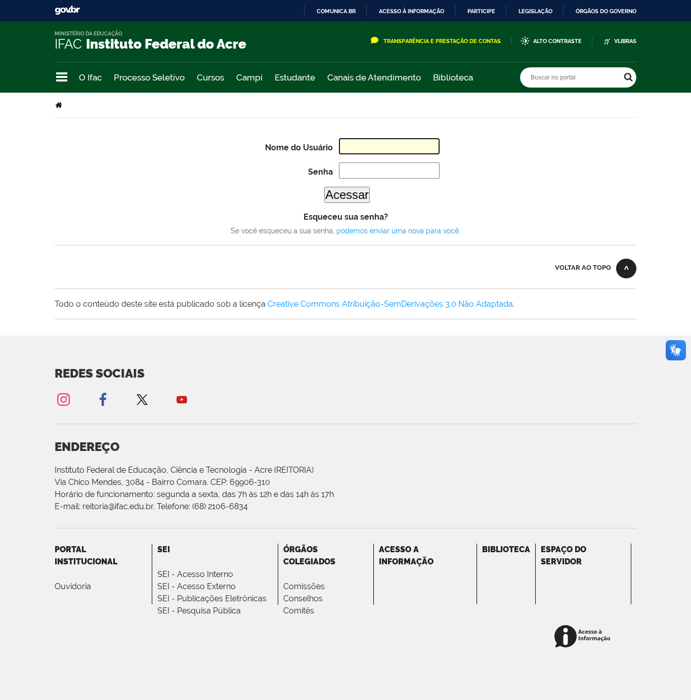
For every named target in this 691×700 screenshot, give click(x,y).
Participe (481, 11)
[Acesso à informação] (584, 637)
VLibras (625, 41)
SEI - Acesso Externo (196, 586)
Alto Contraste (557, 41)
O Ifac (90, 77)
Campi (249, 77)
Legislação (535, 11)
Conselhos (303, 598)
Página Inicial (60, 105)
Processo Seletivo (149, 77)
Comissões (304, 586)
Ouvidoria (73, 586)
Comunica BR (336, 11)
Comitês (298, 610)
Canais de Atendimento (374, 77)
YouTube (181, 399)
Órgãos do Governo (606, 11)
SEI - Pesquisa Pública (199, 610)
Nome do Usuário (299, 147)
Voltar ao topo (583, 267)
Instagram (63, 399)
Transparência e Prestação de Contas (442, 41)
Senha (320, 172)
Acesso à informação (411, 11)
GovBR (67, 10)
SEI (163, 549)
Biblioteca (453, 77)
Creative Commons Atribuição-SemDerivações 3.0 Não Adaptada (390, 304)
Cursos (210, 77)
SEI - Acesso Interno (195, 574)
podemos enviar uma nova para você (397, 231)
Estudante (295, 77)
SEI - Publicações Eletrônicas (212, 598)
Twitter (142, 399)
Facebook (102, 399)
